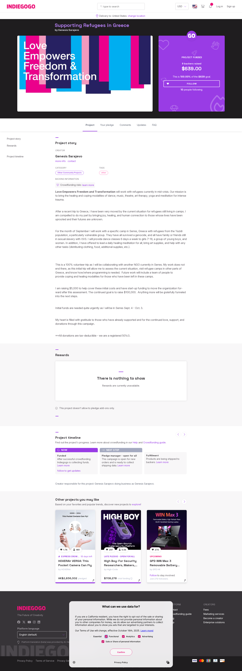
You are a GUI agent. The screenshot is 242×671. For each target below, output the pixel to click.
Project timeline (15, 156)
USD (179, 6)
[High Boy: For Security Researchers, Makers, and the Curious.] (121, 530)
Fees (206, 609)
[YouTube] (29, 622)
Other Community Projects (69, 172)
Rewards (11, 145)
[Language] (194, 6)
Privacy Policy (25, 660)
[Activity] (210, 6)
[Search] (101, 6)
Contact (173, 609)
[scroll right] (184, 434)
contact (72, 161)
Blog (171, 618)
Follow (192, 83)
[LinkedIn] (39, 622)
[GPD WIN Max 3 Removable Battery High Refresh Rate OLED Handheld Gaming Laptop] (167, 530)
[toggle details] (95, 582)
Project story (14, 138)
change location (136, 15)
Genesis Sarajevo (68, 30)
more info (60, 161)
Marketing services (213, 614)
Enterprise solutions (214, 622)
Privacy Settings (66, 660)
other (103, 172)
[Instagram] (34, 622)
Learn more (63, 465)
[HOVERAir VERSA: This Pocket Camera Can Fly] (75, 530)
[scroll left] (178, 434)
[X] (24, 622)
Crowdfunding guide (154, 442)
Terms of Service (45, 660)
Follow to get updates (69, 470)
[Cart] (202, 6)
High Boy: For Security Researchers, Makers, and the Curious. (120, 565)
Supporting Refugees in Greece (92, 25)
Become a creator (213, 618)
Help (135, 442)
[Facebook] (18, 622)
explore (136, 504)
